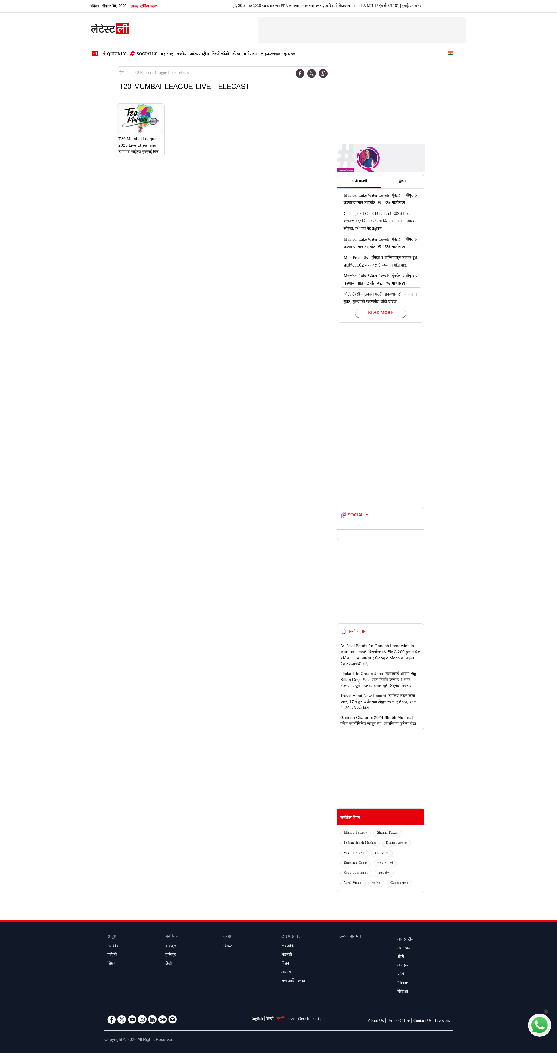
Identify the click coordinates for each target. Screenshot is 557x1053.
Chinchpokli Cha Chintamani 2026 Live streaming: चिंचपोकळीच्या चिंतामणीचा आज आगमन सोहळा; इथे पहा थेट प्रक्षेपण (380, 222)
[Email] (172, 1019)
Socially (147, 54)
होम (121, 73)
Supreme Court (355, 863)
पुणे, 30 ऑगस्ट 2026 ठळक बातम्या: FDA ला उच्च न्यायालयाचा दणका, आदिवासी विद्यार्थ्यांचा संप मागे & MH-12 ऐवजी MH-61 (299, 6)
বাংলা (291, 1019)
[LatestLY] (110, 30)
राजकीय (112, 947)
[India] (450, 54)
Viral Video (353, 883)
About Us (376, 1021)
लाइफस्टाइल (270, 54)
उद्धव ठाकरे (382, 853)
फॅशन (285, 964)
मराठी (280, 1019)
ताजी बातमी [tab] (359, 181)
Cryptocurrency (356, 873)
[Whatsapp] (323, 73)
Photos (402, 983)
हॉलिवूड (170, 955)
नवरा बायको (385, 863)
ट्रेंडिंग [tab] (402, 181)
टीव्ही (168, 964)
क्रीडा (236, 54)
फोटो (400, 975)
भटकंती (286, 955)
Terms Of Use (398, 1021)
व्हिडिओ (402, 992)
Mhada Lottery (355, 833)
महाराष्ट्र (167, 54)
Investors (442, 1021)
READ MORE (380, 313)
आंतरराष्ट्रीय (199, 54)
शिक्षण (112, 964)
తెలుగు (303, 1019)
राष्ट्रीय (181, 54)
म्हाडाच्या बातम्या (354, 853)
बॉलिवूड (170, 947)
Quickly (116, 54)
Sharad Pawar (387, 833)
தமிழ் (317, 1019)
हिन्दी (269, 1019)
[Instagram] (142, 1019)
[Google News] (162, 1019)
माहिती (112, 955)
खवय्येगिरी (288, 947)
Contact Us (422, 1021)
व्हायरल (289, 54)
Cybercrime (399, 883)
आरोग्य (376, 883)
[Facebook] (300, 73)
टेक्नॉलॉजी (220, 54)
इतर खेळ (384, 873)
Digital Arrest (396, 843)
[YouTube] (132, 1019)
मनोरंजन (250, 54)
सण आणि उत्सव (293, 981)
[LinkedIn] (152, 1019)
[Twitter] (311, 73)
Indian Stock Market (360, 843)
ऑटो (400, 957)
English (256, 1019)
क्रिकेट (227, 947)
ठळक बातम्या (350, 937)
